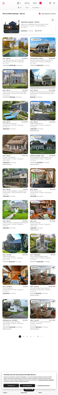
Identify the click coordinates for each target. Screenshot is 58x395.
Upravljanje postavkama (44, 385)
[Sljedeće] (41, 336)
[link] (16, 336)
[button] (24, 30)
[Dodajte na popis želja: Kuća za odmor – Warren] (53, 39)
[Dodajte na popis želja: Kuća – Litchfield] (26, 267)
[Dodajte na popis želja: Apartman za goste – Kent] (53, 136)
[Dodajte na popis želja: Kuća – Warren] (26, 39)
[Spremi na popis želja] (52, 20)
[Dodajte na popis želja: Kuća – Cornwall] (26, 236)
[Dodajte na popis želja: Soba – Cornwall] (53, 267)
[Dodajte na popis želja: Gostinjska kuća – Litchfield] (26, 301)
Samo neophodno (27, 385)
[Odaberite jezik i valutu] (50, 3)
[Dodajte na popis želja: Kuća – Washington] (53, 236)
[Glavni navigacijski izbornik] (54, 3)
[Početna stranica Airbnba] (3, 3)
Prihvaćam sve (11, 385)
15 (38, 336)
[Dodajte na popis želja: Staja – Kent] (53, 202)
